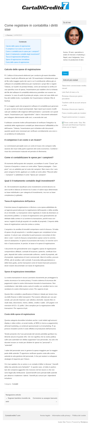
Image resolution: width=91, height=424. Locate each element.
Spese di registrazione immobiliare (17, 59)
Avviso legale (45, 415)
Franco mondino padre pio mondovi (74, 113)
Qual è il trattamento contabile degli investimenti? (23, 54)
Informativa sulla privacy (61, 415)
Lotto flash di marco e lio (70, 92)
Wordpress (84, 422)
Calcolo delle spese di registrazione (18, 46)
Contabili (15, 384)
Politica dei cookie (79, 415)
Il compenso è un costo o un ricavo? (18, 49)
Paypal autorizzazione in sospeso (73, 117)
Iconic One (62, 422)
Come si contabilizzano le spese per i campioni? (22, 51)
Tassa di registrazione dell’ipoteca (17, 57)
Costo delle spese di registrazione (17, 62)
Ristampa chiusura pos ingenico (73, 109)
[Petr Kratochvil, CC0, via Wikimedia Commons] (74, 127)
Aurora (9, 35)
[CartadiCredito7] (45, 9)
